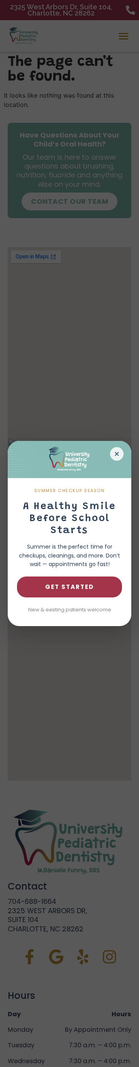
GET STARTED (69, 587)
